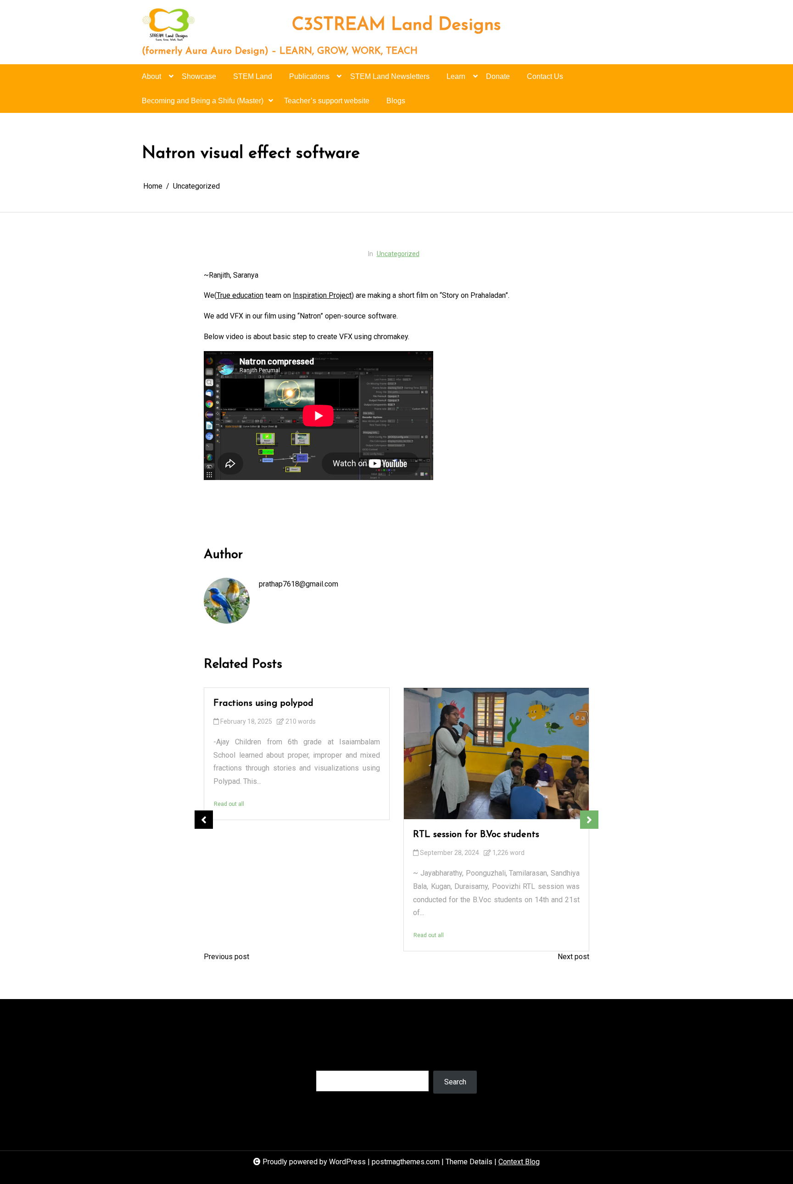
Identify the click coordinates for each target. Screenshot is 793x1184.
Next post (573, 956)
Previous (204, 819)
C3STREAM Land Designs (396, 25)
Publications (309, 76)
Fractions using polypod (263, 703)
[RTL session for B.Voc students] (496, 753)
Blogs (395, 101)
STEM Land (252, 76)
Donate (498, 76)
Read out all (229, 804)
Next (589, 819)
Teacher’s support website (326, 101)
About (151, 76)
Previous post (226, 956)
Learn (456, 76)
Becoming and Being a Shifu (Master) (202, 101)
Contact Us (545, 76)
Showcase (199, 76)
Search (327, 1061)
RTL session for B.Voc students (476, 834)
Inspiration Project (322, 295)
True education (240, 295)
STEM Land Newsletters (390, 76)
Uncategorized (398, 253)
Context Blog (519, 1161)
